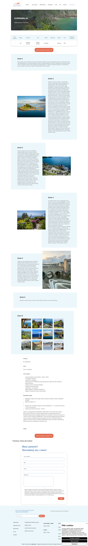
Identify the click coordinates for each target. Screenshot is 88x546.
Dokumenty (50, 4)
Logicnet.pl (33, 544)
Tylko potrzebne (74, 541)
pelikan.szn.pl (28, 525)
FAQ (60, 4)
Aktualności (34, 4)
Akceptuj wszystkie (74, 538)
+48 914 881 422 (72, 4)
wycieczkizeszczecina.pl (30, 528)
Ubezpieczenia (42, 4)
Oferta (27, 4)
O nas (56, 4)
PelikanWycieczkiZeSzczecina (32, 522)
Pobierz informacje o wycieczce (43, 49)
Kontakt (65, 4)
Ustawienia (74, 544)
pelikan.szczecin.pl (29, 530)
